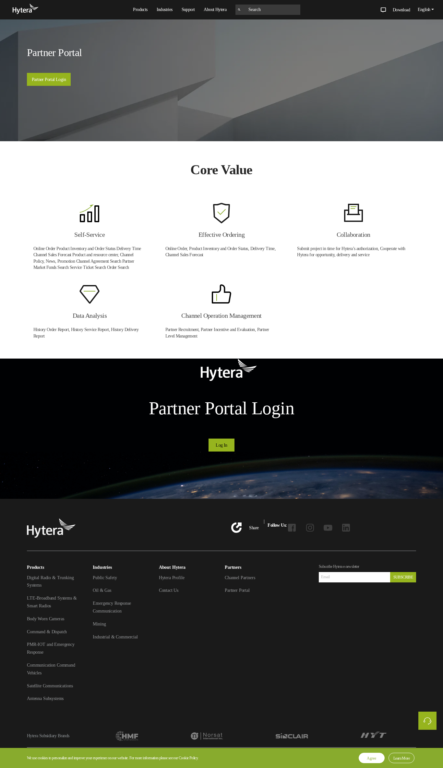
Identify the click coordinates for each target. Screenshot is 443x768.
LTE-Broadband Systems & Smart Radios (52, 602)
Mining (99, 624)
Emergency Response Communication (112, 607)
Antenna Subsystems (45, 698)
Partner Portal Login (49, 79)
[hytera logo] (25, 10)
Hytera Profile (172, 577)
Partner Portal (237, 590)
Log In (221, 445)
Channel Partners (240, 577)
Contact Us (169, 590)
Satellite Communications (50, 685)
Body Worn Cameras (45, 618)
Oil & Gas (102, 590)
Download (401, 9)
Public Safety (105, 577)
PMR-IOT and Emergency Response (51, 648)
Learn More (401, 758)
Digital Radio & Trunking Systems (50, 581)
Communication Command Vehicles (51, 669)
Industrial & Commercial (115, 637)
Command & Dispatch (47, 631)
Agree (371, 758)
